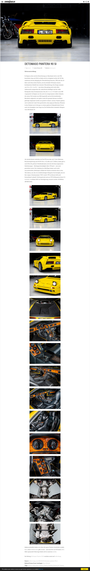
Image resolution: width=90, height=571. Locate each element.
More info (41, 569)
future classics (39, 565)
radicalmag (58, 556)
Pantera (55, 565)
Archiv (54, 551)
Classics (46, 565)
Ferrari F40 (51, 91)
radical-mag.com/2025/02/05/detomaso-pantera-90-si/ (43, 561)
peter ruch (29, 68)
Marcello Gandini (32, 87)
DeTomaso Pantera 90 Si (37, 556)
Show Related (46, 563)
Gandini (50, 565)
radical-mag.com (52, 68)
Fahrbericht (34, 549)
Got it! (84, 569)
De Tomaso (61, 565)
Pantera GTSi (31, 565)
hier (26, 549)
